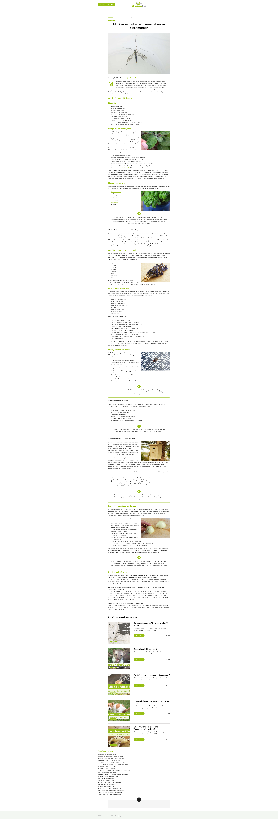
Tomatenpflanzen (116, 192)
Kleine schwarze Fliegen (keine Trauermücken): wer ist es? (146, 728)
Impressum (122, 816)
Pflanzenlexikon (134, 11)
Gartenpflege (147, 11)
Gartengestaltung (119, 11)
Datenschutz (114, 816)
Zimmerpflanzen (159, 11)
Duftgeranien (114, 202)
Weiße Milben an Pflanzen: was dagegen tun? (152, 675)
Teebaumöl (125, 168)
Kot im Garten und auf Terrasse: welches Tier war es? (152, 624)
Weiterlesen (139, 635)
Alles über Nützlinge (107, 4)
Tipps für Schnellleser (132, 78)
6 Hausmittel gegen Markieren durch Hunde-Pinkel (152, 702)
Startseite (110, 17)
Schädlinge (111, 20)
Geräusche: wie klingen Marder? (146, 649)
